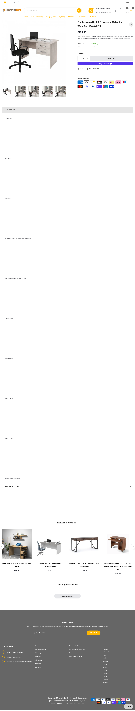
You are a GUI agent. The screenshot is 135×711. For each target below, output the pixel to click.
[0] (124, 11)
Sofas (71, 653)
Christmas (38, 660)
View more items (67, 596)
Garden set (38, 664)
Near (104, 646)
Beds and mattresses (75, 656)
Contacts (93, 17)
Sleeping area (39, 653)
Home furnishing (40, 649)
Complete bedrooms (75, 646)
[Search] (79, 10)
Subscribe (93, 633)
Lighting (37, 656)
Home (26, 17)
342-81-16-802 (106, 12)
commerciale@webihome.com (15, 2)
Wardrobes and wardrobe (77, 649)
